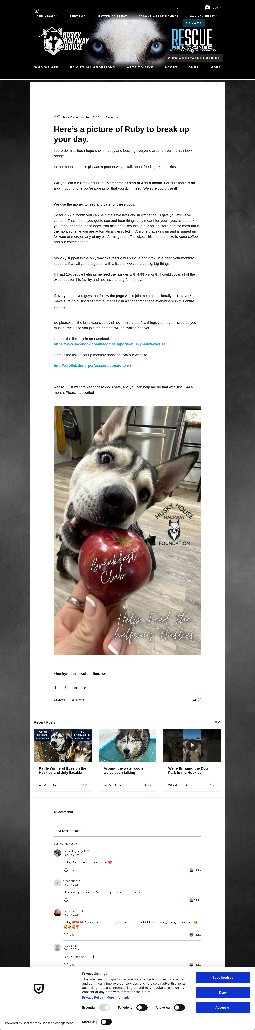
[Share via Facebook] (56, 687)
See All (217, 721)
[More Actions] (198, 853)
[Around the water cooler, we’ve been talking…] (127, 745)
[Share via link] (85, 687)
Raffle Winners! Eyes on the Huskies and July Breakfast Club (62, 770)
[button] (36, 11)
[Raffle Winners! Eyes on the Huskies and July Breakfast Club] (63, 745)
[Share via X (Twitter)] (65, 687)
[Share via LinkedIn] (75, 687)
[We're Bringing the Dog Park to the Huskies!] (192, 745)
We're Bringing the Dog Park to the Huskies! (188, 770)
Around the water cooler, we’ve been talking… (125, 770)
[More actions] (198, 117)
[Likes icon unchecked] (66, 870)
